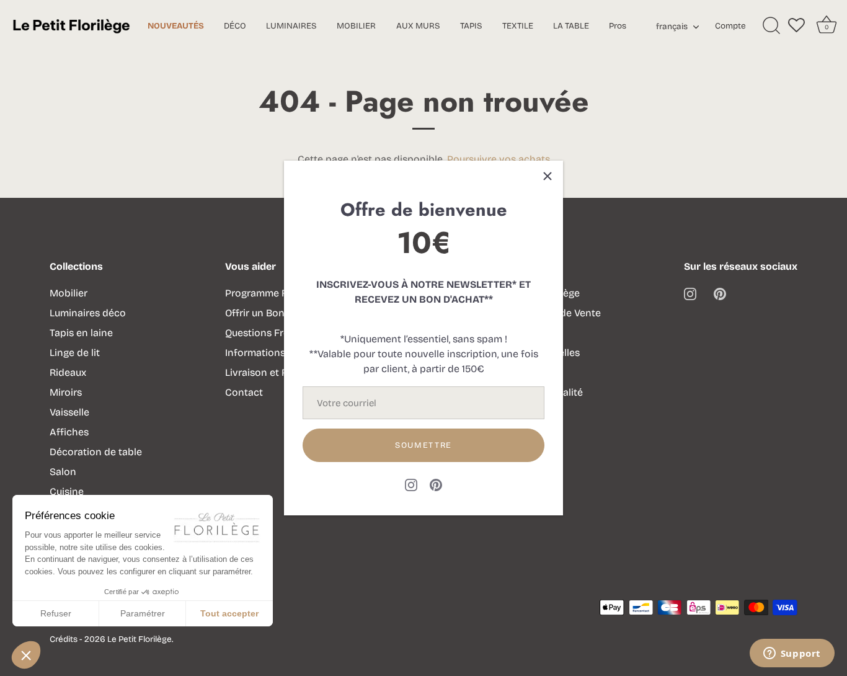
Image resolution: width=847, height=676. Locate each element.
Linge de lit (75, 352)
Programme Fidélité (270, 293)
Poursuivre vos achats (498, 159)
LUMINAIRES (291, 25)
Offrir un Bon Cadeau (273, 313)
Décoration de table (96, 452)
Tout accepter (229, 613)
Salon (63, 472)
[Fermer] (547, 176)
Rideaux (68, 372)
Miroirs (66, 392)
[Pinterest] (436, 484)
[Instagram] (411, 484)
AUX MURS (418, 25)
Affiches (69, 432)
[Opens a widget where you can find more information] (792, 654)
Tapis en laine (81, 333)
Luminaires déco (88, 313)
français (672, 27)
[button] (26, 655)
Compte (730, 25)
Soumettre (423, 445)
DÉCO (235, 25)
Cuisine (67, 491)
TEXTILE (517, 25)
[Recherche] (771, 26)
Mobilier (68, 293)
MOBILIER (356, 25)
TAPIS (471, 25)
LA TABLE (571, 25)
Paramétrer (142, 613)
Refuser (55, 613)
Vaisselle (69, 412)
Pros (617, 25)
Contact (244, 392)
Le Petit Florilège (139, 639)
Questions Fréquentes (276, 333)
